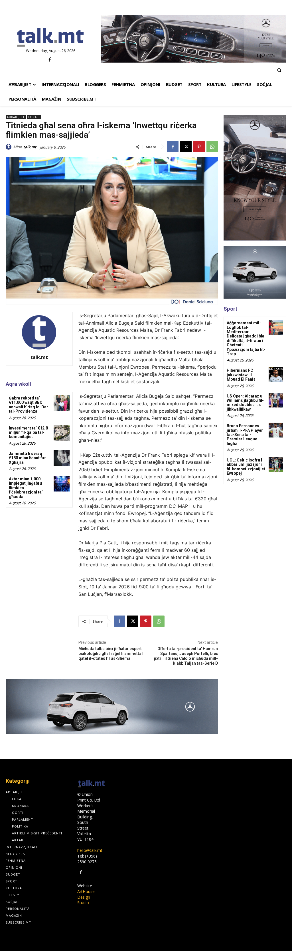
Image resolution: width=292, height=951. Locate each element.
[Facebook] (50, 60)
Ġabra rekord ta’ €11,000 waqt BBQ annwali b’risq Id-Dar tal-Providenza (28, 404)
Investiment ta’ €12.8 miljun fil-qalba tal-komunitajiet (28, 432)
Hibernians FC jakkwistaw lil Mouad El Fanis (241, 374)
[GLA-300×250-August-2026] (255, 272)
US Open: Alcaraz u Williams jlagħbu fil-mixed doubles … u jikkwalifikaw (245, 402)
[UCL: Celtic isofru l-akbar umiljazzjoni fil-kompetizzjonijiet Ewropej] (276, 464)
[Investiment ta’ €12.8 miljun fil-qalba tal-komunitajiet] (61, 433)
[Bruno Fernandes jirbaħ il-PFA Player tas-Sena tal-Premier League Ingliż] (276, 430)
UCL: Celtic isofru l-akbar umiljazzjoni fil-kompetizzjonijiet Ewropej (246, 467)
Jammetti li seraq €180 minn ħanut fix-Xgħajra (27, 458)
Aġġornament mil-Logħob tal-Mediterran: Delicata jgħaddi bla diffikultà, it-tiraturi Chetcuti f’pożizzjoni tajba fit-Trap (246, 338)
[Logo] (51, 38)
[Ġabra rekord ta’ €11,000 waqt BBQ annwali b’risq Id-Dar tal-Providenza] (61, 403)
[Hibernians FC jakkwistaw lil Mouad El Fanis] (276, 374)
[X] (186, 146)
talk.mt (29, 146)
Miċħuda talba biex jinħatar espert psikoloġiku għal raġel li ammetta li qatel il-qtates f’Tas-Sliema (111, 653)
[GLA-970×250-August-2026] (112, 706)
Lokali (34, 117)
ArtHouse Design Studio (86, 897)
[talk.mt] (9, 147)
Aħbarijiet (16, 117)
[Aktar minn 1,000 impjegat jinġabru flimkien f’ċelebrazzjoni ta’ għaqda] (61, 484)
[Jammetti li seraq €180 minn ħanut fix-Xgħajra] (61, 458)
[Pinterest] (199, 146)
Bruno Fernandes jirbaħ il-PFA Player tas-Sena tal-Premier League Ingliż (245, 434)
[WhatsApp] (212, 146)
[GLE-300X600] (255, 178)
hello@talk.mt (89, 850)
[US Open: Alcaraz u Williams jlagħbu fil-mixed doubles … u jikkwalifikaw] (276, 400)
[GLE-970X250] (193, 39)
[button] (279, 70)
